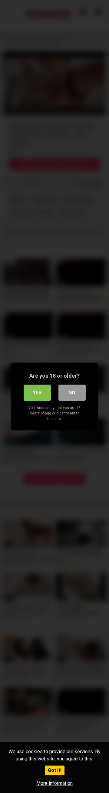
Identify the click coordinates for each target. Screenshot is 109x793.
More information (54, 783)
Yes (37, 392)
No (71, 392)
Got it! (54, 770)
